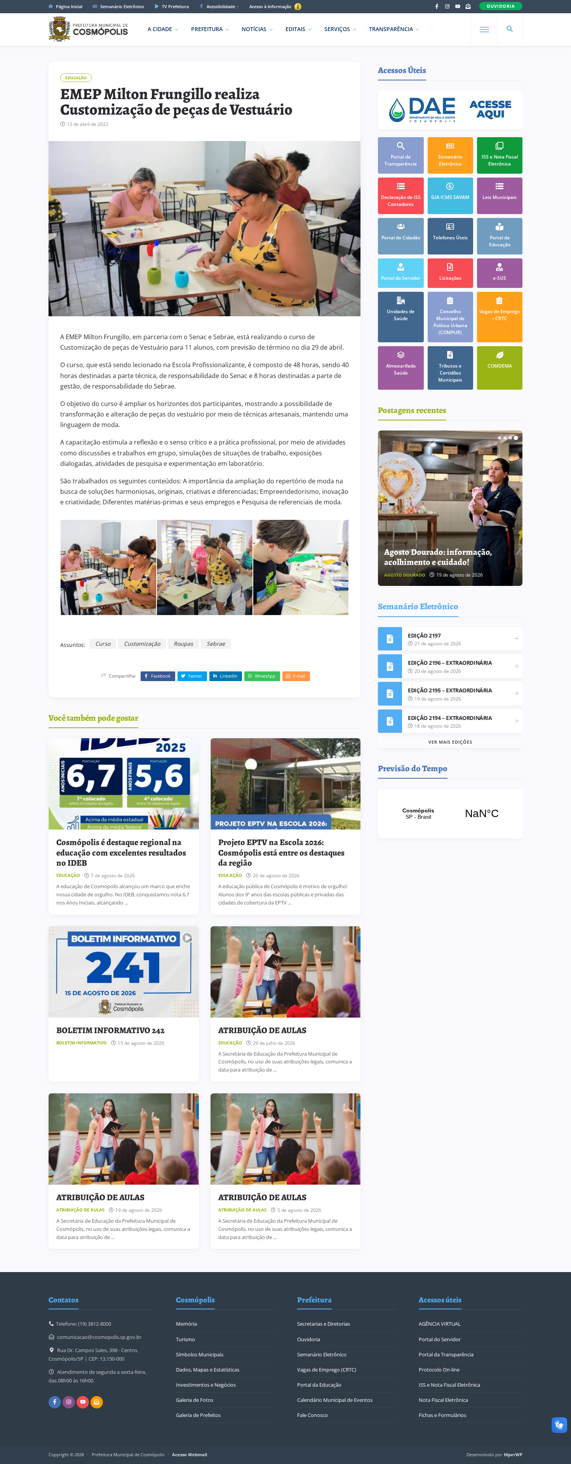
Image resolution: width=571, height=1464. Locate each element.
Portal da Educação (319, 1384)
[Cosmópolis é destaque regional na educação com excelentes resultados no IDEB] (124, 784)
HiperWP (513, 1454)
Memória (186, 1323)
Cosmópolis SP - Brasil (450, 814)
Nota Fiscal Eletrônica (443, 1399)
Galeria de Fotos (194, 1399)
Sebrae (216, 643)
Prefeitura (207, 29)
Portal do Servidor (440, 1339)
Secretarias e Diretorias (323, 1323)
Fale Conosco (312, 1415)
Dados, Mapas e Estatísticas (207, 1369)
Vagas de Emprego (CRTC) (326, 1369)
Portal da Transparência (446, 1354)
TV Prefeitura (175, 6)
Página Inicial (68, 6)
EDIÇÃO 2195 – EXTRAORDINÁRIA (450, 690)
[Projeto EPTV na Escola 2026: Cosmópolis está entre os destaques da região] (286, 784)
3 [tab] (510, 437)
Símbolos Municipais (199, 1354)
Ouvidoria (308, 1339)
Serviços (337, 29)
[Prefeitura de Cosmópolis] (88, 29)
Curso (102, 643)
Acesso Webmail (189, 1454)
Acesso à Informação (270, 6)
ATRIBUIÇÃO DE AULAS (262, 1030)
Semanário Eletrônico (121, 6)
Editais (295, 29)
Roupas (183, 643)
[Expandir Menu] (484, 29)
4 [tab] (515, 437)
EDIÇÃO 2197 (424, 635)
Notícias (254, 29)
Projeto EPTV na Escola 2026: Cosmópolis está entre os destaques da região (281, 853)
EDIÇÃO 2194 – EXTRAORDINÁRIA (450, 718)
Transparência (391, 29)
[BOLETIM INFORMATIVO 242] (124, 972)
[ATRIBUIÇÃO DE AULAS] (286, 972)
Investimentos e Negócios (206, 1384)
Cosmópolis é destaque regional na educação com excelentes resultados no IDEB (121, 853)
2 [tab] (505, 437)
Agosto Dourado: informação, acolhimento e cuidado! (438, 557)
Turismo (185, 1339)
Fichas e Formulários (442, 1415)
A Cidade (160, 29)
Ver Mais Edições (450, 742)
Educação (76, 77)
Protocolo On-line (439, 1369)
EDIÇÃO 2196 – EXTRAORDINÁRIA (450, 662)
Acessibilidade (220, 6)
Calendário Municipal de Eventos (335, 1399)
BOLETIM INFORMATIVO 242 (110, 1030)
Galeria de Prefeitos (198, 1415)
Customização (142, 643)
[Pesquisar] (509, 29)
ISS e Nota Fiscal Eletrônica (449, 1384)
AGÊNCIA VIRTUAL (440, 1323)
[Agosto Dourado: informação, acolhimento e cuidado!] (450, 508)
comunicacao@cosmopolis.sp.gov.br (99, 1336)
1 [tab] (499, 437)
